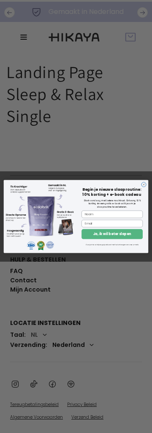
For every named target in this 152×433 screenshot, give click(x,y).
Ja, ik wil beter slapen (112, 234)
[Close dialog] (143, 184)
